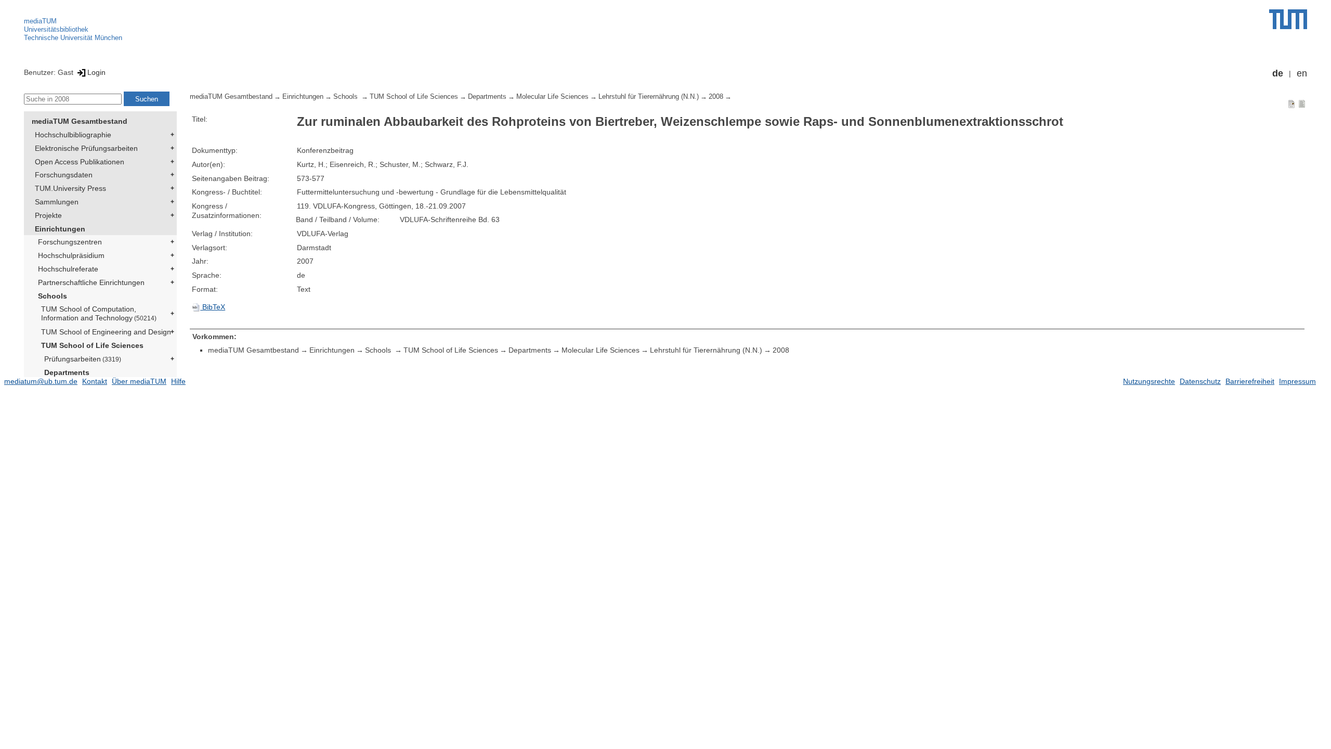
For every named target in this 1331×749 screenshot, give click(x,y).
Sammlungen (57, 202)
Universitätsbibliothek (56, 29)
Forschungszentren (70, 242)
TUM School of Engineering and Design (106, 332)
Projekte (48, 215)
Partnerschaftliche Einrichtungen (91, 282)
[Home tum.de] (1288, 19)
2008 (716, 96)
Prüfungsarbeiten (82, 359)
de (1277, 73)
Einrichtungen (60, 229)
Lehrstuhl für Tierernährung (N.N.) (648, 96)
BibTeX (212, 307)
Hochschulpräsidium (71, 255)
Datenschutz (1200, 381)
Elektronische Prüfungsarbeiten (86, 148)
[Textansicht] (1302, 103)
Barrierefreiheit (1249, 381)
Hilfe (178, 381)
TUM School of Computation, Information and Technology (98, 313)
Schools (52, 296)
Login (96, 72)
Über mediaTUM (139, 381)
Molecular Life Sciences (552, 96)
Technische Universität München (73, 38)
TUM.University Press (70, 188)
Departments (66, 372)
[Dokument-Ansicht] (1291, 103)
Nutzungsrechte (1149, 381)
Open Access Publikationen (79, 162)
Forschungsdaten (64, 175)
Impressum (1297, 381)
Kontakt (94, 381)
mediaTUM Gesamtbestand (79, 121)
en (1302, 73)
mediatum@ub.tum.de (40, 381)
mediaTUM (40, 21)
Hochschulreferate (68, 269)
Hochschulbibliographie (73, 135)
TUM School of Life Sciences (92, 345)
